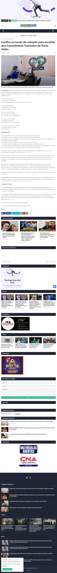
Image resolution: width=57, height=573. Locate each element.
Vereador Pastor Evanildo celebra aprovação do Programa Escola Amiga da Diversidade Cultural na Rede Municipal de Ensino (30, 541)
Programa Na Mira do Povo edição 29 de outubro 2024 (34, 346)
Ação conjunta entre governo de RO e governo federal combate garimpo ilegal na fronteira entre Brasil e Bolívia (35, 528)
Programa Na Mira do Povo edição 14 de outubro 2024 (48, 346)
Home (2, 25)
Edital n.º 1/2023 (11, 199)
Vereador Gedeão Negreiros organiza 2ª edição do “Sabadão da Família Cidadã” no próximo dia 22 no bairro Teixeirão (35, 305)
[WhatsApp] (21, 213)
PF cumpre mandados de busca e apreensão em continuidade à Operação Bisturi (7, 527)
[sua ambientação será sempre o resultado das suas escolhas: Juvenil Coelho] (9, 226)
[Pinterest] (24, 213)
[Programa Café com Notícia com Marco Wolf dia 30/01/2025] (7, 340)
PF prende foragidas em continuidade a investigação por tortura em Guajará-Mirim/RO (21, 527)
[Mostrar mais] (30, 213)
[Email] (27, 213)
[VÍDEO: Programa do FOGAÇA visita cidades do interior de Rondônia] (21, 340)
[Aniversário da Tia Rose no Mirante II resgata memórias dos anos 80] (4, 509)
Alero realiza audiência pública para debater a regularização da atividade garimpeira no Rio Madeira (7, 304)
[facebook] (55, 25)
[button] (53, 21)
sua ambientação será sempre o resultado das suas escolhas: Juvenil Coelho (8, 235)
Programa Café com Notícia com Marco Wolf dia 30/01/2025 (7, 346)
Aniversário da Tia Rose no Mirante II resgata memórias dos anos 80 (25, 507)
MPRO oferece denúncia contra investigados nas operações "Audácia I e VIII (49, 527)
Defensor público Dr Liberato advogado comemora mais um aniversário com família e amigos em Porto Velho (32, 428)
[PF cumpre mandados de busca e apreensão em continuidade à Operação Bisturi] (7, 521)
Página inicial (4, 39)
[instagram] (30, 477)
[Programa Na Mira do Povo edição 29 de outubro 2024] (35, 340)
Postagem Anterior (6, 261)
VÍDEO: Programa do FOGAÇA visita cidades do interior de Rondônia (20, 346)
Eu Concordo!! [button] (7, 569)
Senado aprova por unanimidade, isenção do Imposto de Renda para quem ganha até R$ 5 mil (49, 303)
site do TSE (28, 152)
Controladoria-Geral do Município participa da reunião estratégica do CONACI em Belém (31, 553)
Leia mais (4, 566)
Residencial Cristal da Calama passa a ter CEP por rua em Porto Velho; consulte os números (31, 421)
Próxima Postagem (50, 261)
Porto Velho (12, 209)
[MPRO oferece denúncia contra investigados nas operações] (49, 521)
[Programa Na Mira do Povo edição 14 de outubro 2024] (49, 340)
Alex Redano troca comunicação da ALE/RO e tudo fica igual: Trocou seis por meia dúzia (34, 20)
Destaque (11, 39)
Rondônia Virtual (33, 568)
